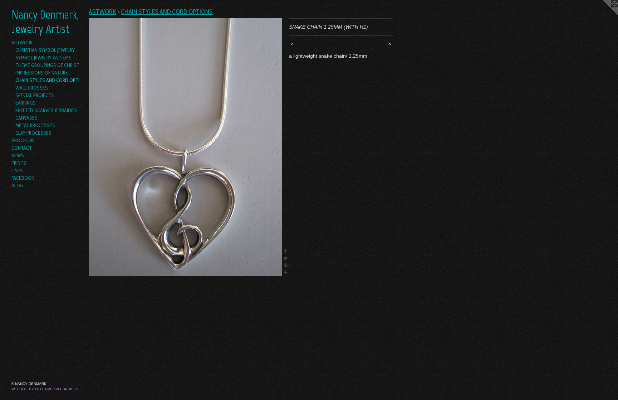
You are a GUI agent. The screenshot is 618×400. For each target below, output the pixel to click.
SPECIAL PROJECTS (34, 95)
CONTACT (21, 148)
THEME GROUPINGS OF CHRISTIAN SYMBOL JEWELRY (49, 65)
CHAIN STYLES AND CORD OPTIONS (49, 80)
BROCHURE (23, 140)
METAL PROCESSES (35, 125)
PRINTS (18, 163)
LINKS (17, 170)
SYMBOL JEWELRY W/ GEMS (43, 57)
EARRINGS (25, 103)
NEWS (17, 155)
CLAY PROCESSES (33, 133)
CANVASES (26, 118)
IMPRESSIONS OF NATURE (41, 72)
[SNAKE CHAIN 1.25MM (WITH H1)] (185, 147)
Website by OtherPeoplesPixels (44, 389)
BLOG (17, 185)
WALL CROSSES (31, 88)
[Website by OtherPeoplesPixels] (603, 14)
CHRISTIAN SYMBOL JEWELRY (45, 50)
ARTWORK (22, 42)
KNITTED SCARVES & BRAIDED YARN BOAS (49, 110)
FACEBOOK (22, 178)
